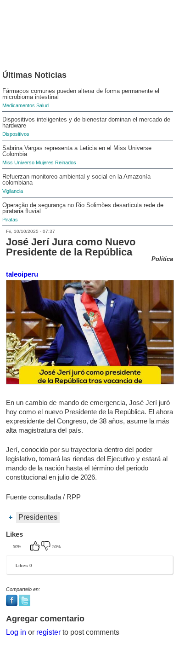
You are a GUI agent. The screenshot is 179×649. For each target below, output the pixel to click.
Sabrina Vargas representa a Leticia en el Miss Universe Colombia (76, 151)
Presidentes (37, 517)
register (48, 632)
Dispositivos (15, 134)
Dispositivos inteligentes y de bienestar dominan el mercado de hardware (86, 122)
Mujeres (45, 162)
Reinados (65, 162)
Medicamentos (18, 105)
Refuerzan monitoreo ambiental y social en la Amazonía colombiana (76, 179)
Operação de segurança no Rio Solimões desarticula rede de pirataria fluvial (82, 208)
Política (162, 258)
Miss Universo (18, 162)
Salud (42, 105)
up (35, 546)
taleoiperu (22, 274)
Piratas (10, 219)
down (46, 546)
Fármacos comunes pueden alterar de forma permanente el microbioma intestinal (80, 93)
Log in (16, 632)
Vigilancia (12, 191)
